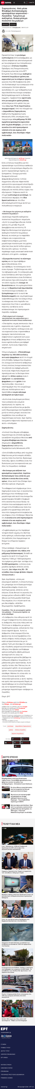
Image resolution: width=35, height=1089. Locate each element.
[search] (24, 2)
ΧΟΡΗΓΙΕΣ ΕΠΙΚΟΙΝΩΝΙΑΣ (8, 1054)
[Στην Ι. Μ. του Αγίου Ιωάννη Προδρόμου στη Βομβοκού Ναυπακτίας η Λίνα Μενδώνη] (17, 909)
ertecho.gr (22, 160)
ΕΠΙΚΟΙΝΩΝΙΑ (5, 1071)
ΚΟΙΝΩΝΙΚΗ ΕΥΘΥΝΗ (6, 1068)
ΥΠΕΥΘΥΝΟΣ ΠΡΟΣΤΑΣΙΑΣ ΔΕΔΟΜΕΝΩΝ (12, 1074)
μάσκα (11, 730)
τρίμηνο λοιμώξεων (17, 733)
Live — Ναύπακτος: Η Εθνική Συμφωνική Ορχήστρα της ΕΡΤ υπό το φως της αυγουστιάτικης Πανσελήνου (14, 847)
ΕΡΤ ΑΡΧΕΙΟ (4, 1057)
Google (25, 706)
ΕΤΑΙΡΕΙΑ (3, 1044)
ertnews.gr (17, 718)
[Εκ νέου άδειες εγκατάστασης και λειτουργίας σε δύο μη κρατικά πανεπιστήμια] (6, 789)
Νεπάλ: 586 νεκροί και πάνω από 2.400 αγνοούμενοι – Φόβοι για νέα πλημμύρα (14, 1019)
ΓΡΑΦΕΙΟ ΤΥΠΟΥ (5, 1047)
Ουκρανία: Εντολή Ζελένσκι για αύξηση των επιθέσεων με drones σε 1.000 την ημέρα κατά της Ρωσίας (16, 944)
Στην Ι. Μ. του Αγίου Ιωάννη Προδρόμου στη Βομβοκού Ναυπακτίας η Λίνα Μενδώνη (15, 920)
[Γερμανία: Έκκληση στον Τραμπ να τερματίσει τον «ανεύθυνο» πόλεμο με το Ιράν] (17, 861)
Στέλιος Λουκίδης (20, 730)
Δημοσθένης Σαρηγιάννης (23, 726)
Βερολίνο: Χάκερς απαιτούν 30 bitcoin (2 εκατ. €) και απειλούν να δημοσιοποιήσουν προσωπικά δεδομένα (17, 896)
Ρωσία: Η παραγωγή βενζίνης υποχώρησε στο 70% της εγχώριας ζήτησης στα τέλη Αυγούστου (16, 995)
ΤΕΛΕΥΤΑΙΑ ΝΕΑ (11, 823)
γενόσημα (10, 726)
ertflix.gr (21, 158)
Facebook (22, 708)
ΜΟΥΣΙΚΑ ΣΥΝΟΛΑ (6, 1064)
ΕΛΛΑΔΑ (13, 24)
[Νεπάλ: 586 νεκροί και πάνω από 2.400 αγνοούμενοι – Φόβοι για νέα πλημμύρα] (17, 1008)
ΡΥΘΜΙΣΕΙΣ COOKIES (6, 1078)
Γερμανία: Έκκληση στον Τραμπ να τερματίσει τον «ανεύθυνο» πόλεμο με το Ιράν (16, 872)
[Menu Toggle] (14, 2)
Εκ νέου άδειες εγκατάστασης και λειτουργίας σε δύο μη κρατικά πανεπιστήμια (21, 789)
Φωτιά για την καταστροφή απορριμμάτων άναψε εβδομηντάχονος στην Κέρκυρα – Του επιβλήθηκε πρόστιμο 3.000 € (20, 798)
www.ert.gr (4, 1087)
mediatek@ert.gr (6, 1032)
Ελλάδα (22, 702)
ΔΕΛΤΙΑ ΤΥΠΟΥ (5, 1051)
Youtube (24, 711)
